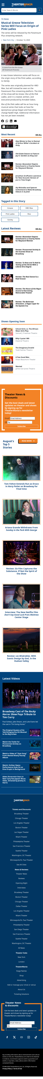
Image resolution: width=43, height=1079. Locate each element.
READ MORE (27, 441)
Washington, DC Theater (21, 855)
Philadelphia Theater (21, 841)
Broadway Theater (21, 813)
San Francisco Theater (21, 846)
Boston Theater (21, 827)
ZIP (6, 422)
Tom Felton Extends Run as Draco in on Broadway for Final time (21, 486)
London (21, 962)
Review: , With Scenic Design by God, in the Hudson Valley (21, 658)
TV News (5, 19)
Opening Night (21, 883)
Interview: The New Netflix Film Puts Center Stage (21, 615)
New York (21, 957)
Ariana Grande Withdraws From (21, 528)
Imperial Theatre (22, 341)
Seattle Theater (22, 851)
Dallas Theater (21, 906)
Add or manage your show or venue (21, 985)
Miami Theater (21, 837)
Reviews (21, 878)
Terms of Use (17, 1069)
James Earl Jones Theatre (25, 369)
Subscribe (22, 426)
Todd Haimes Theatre (24, 350)
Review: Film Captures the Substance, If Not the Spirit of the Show (21, 571)
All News (21, 948)
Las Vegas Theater (21, 832)
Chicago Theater (21, 818)
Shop (22, 975)
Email (7, 418)
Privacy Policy (7, 1069)
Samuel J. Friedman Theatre (26, 333)
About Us (21, 989)
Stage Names (21, 971)
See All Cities (21, 864)
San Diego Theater (21, 929)
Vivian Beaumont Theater (25, 359)
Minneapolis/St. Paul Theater (21, 860)
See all (38, 135)
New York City (8, 40)
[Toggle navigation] (1, 4)
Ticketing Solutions (21, 994)
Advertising (21, 980)
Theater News (21, 874)
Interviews (21, 888)
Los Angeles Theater (22, 823)
